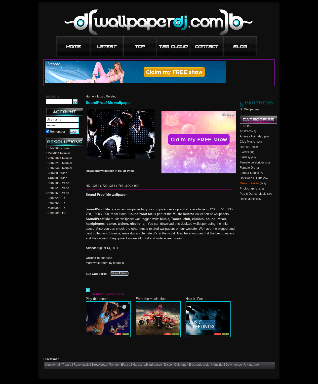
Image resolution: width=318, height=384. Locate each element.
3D (242, 126)
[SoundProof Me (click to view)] (121, 134)
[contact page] (206, 44)
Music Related (107, 96)
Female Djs (247, 167)
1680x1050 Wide (57, 183)
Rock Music (247, 199)
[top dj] (240, 44)
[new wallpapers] (106, 44)
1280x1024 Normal (59, 158)
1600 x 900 (131, 186)
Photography (248, 188)
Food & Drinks (249, 173)
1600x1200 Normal (59, 163)
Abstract (245, 131)
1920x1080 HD (56, 213)
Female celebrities (252, 162)
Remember (57, 131)
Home (90, 96)
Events (244, 152)
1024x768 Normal (58, 148)
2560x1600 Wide (57, 193)
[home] (73, 44)
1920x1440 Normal (59, 168)
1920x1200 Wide (57, 188)
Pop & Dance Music (253, 193)
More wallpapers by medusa (105, 263)
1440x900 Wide (56, 178)
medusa (106, 258)
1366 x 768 (115, 186)
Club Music (247, 141)
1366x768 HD (55, 203)
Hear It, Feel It (196, 299)
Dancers (245, 147)
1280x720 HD (55, 198)
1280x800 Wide (56, 173)
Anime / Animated (251, 136)
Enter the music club (150, 299)
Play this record (97, 299)
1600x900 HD (55, 208)
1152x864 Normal (58, 153)
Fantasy (245, 157)
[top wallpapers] (140, 44)
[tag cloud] (173, 44)
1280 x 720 (100, 186)
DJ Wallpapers (250, 109)
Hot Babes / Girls (251, 178)
